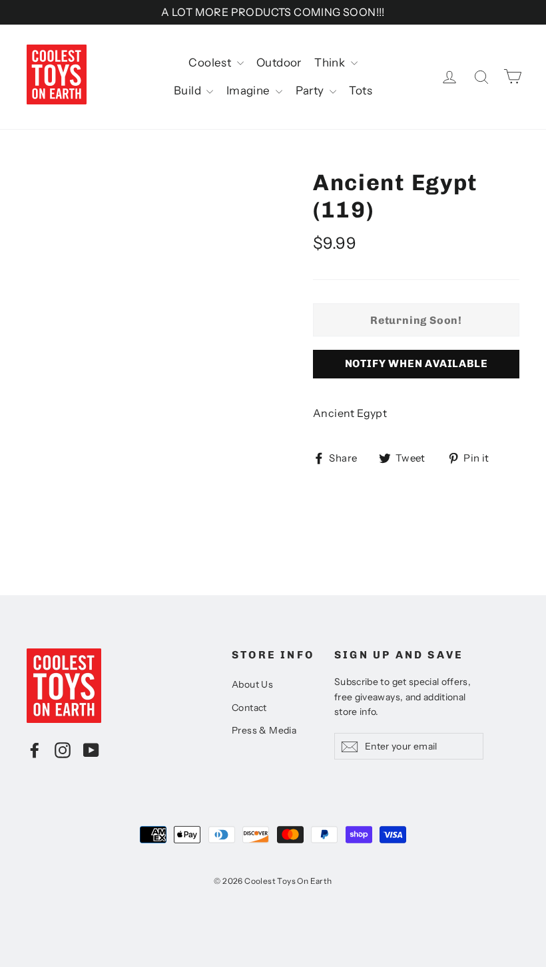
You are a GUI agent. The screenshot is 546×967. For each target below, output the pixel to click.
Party (311, 90)
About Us (252, 684)
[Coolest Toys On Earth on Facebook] (35, 749)
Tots (360, 90)
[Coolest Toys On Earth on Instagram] (63, 749)
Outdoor (279, 62)
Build (188, 90)
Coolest (210, 62)
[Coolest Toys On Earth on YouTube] (91, 749)
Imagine (249, 90)
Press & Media (264, 730)
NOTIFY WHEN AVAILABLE (416, 363)
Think (330, 62)
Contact (249, 708)
